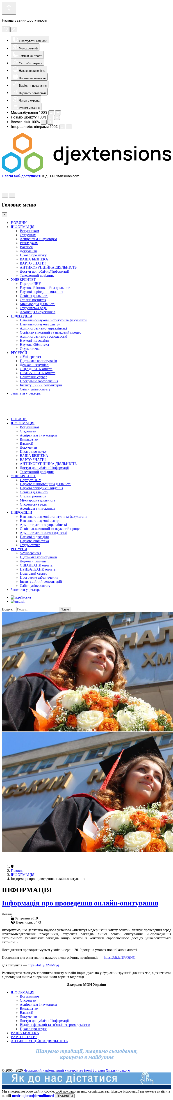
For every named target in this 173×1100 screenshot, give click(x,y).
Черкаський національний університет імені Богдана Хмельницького (77, 1070)
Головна (17, 871)
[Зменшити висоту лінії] (44, 122)
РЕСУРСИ (19, 353)
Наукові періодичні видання (41, 292)
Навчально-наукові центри (40, 324)
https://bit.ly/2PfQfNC (119, 957)
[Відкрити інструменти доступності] (9, 8)
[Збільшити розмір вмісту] (58, 112)
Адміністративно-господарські (43, 336)
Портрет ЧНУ (30, 283)
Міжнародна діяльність (37, 304)
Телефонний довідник (37, 275)
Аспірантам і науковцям (38, 239)
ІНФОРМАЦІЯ (22, 227)
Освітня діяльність (34, 296)
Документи (28, 251)
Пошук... (8, 609)
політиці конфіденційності (33, 1096)
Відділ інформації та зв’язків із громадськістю (55, 1025)
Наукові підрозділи (34, 340)
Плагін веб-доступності (21, 176)
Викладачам (29, 243)
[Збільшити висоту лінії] (50, 122)
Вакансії (26, 247)
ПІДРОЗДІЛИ (21, 316)
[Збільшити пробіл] (69, 127)
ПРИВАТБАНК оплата (37, 373)
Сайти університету (35, 389)
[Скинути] (5, 29)
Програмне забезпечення (39, 381)
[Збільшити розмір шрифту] (57, 117)
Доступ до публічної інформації (44, 271)
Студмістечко (30, 348)
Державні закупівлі (34, 365)
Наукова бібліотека (34, 344)
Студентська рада (33, 308)
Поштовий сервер (33, 377)
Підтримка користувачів (38, 361)
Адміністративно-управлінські (43, 328)
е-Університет (30, 357)
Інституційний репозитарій (41, 385)
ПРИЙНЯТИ (65, 1096)
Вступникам (29, 231)
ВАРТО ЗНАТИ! (33, 263)
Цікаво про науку (33, 255)
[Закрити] (13, 29)
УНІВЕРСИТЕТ (23, 279)
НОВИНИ (19, 223)
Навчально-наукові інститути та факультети (53, 320)
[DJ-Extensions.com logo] (86, 172)
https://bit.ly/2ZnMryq (43, 965)
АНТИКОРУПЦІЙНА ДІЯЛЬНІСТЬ (48, 267)
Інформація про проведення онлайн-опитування (80, 903)
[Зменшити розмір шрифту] (50, 117)
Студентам (28, 235)
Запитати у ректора (26, 393)
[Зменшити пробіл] (62, 127)
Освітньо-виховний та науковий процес (50, 332)
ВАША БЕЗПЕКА (34, 259)
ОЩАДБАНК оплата (36, 369)
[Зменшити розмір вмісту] (51, 112)
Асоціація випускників (37, 312)
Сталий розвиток (33, 300)
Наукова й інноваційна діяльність (45, 288)
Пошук (65, 609)
